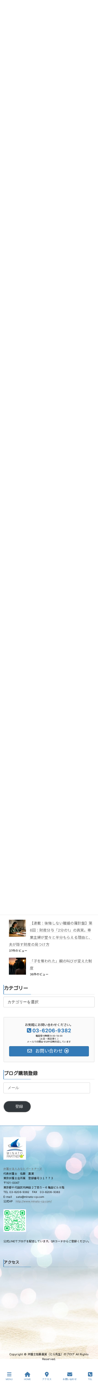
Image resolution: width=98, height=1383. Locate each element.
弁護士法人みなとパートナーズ (22, 1169)
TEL (90, 1379)
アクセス (47, 1379)
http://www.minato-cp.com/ (34, 1201)
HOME (27, 1379)
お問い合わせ (70, 1379)
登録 (19, 1106)
